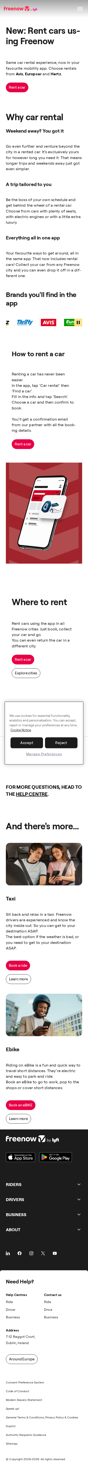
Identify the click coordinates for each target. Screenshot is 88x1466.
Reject (61, 743)
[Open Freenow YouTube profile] (55, 1253)
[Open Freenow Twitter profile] (43, 1253)
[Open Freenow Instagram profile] (31, 1253)
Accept (26, 743)
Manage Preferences (44, 754)
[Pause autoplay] (78, 322)
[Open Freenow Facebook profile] (19, 1253)
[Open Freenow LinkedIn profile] (8, 1253)
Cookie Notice (21, 730)
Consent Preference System (25, 1382)
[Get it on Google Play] (55, 1157)
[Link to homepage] (39, 1139)
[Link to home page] (21, 8)
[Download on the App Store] (20, 1157)
